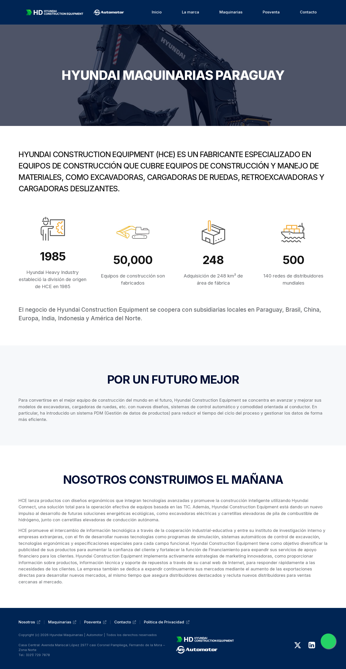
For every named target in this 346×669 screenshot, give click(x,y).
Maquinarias (59, 622)
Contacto (122, 622)
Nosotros (26, 622)
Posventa (92, 622)
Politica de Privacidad (164, 622)
